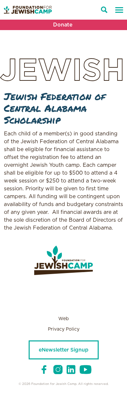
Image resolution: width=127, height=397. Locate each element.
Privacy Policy (63, 329)
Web (63, 319)
